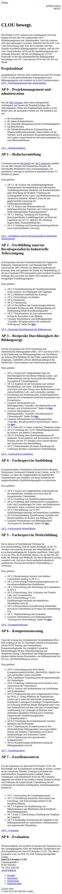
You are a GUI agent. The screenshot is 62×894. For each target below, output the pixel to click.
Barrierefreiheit (14, 883)
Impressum (12, 878)
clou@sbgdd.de (8, 870)
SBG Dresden (16, 102)
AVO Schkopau (42, 163)
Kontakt (11, 875)
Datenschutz (13, 881)
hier (51, 408)
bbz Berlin (25, 163)
